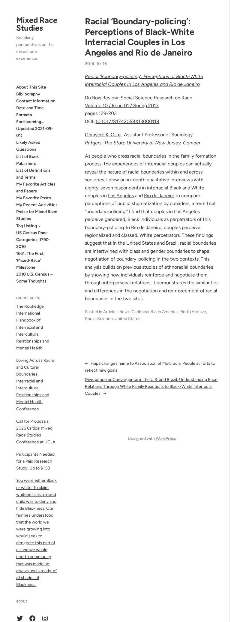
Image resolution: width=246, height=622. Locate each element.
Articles (110, 311)
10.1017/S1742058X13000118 (127, 121)
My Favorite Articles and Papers (36, 188)
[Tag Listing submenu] (39, 226)
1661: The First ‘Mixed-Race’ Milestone (30, 260)
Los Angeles (121, 195)
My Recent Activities (37, 204)
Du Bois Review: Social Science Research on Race (138, 98)
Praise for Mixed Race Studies (36, 215)
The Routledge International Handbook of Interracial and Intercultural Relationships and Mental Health (32, 327)
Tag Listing (26, 225)
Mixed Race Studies (36, 24)
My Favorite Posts (33, 198)
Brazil (124, 311)
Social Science (99, 318)
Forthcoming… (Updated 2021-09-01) (34, 128)
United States (127, 318)
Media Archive (192, 311)
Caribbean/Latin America (154, 311)
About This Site (31, 87)
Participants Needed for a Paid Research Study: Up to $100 (35, 461)
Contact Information (36, 101)
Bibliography (28, 94)
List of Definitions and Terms (33, 174)
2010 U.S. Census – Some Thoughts (34, 278)
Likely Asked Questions (28, 146)
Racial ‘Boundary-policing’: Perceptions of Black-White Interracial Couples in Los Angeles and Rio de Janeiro (139, 37)
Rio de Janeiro (159, 195)
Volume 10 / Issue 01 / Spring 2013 (122, 105)
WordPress (166, 438)
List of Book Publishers (27, 160)
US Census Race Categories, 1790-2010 (33, 239)
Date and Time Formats (30, 111)
